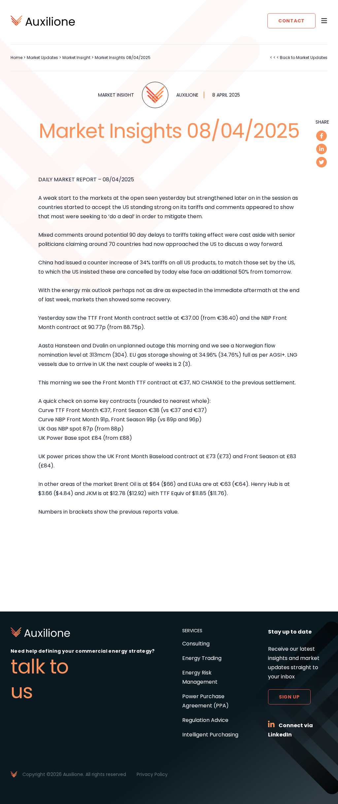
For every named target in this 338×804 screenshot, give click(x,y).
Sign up (289, 697)
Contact (291, 20)
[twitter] (321, 162)
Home (16, 57)
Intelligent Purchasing (210, 734)
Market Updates (42, 57)
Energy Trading (201, 658)
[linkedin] (321, 149)
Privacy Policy (152, 774)
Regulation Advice (205, 720)
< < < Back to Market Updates (298, 57)
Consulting (196, 643)
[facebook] (321, 136)
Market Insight (76, 57)
